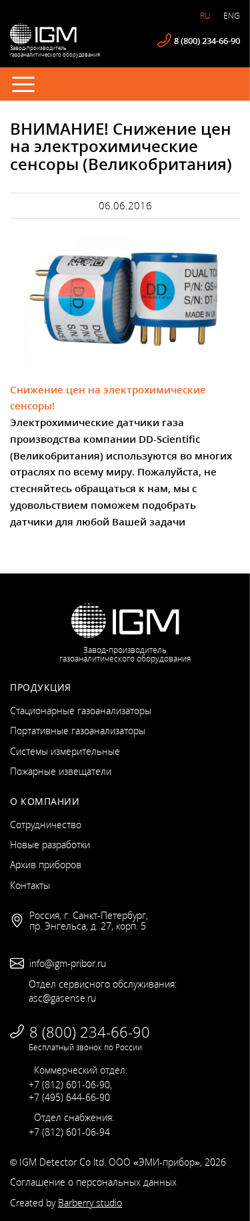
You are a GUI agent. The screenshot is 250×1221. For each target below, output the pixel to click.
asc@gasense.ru (62, 998)
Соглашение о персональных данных (93, 1182)
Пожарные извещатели (60, 771)
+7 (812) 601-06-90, (70, 1085)
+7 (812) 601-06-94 (69, 1132)
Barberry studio (90, 1203)
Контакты (30, 885)
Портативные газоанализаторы (77, 731)
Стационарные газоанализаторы (80, 711)
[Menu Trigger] (23, 83)
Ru (205, 15)
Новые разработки (50, 845)
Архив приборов (45, 865)
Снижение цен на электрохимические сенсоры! (108, 398)
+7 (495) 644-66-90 (69, 1097)
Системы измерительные (65, 751)
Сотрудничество (45, 825)
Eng (231, 15)
